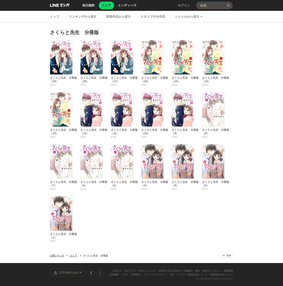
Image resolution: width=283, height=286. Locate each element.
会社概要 (114, 274)
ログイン (184, 5)
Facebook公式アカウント (91, 272)
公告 (172, 274)
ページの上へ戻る (227, 255)
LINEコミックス (147, 270)
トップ (54, 16)
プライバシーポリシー (155, 274)
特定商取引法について (221, 274)
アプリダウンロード (68, 272)
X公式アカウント (100, 272)
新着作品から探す (118, 16)
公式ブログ (130, 270)
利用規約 (136, 274)
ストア (73, 255)
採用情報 (228, 270)
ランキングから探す (83, 16)
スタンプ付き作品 (153, 16)
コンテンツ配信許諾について (192, 274)
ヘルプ (125, 274)
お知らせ (117, 270)
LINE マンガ (60, 5)
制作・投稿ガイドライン (208, 270)
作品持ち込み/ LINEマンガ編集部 (175, 270)
